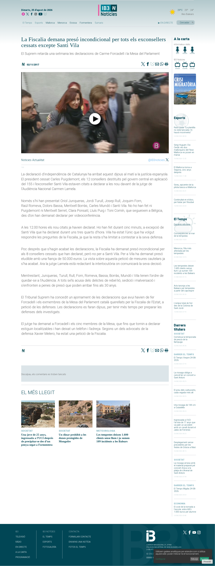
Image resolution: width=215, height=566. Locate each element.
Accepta (204, 559)
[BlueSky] (46, 14)
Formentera (86, 22)
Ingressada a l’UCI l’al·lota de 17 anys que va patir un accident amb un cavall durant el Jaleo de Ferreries (185, 425)
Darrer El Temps (184, 354)
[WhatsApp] (162, 64)
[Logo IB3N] (107, 10)
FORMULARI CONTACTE (80, 537)
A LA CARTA (21, 552)
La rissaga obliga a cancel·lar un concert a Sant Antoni (184, 375)
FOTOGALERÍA (49, 547)
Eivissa (73, 22)
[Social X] (27, 14)
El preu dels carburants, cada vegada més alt (185, 391)
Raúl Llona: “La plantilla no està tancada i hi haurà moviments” (184, 130)
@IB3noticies (156, 160)
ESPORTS (47, 542)
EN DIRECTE (21, 547)
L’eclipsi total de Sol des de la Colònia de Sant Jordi (183, 305)
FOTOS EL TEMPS (77, 547)
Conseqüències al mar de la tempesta (184, 234)
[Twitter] (143, 64)
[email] (157, 64)
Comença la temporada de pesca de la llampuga (185, 339)
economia (179, 503)
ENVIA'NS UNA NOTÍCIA (80, 542)
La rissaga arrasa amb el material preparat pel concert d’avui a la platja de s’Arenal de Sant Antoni (184, 468)
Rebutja (194, 559)
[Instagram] (35, 14)
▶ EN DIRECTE (165, 22)
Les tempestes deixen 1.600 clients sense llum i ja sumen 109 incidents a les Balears (184, 270)
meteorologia (105, 430)
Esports (39, 22)
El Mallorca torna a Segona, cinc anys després (183, 170)
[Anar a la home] (23, 14)
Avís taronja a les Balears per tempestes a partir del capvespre (184, 288)
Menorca (62, 22)
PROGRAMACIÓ (23, 557)
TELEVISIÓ (20, 537)
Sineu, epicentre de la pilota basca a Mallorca (185, 186)
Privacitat (207, 562)
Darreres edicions (182, 224)
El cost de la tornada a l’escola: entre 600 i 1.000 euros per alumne (185, 509)
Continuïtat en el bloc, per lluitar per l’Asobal (184, 201)
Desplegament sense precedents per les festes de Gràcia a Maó (185, 445)
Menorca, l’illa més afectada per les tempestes (182, 251)
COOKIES (149, 557)
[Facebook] (31, 14)
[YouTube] (40, 14)
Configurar (160, 559)
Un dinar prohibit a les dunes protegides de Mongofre (72, 438)
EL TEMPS (47, 537)
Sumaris (99, 22)
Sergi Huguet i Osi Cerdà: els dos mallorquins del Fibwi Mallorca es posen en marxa (184, 150)
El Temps (27, 22)
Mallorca (50, 22)
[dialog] (183, 556)
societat (179, 334)
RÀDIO (18, 542)
